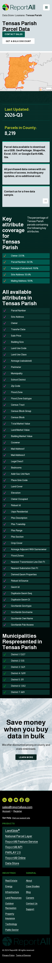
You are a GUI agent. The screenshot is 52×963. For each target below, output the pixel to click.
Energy (8, 886)
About (29, 880)
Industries (9, 873)
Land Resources (13, 898)
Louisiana (20, 15)
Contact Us (31, 903)
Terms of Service (23, 955)
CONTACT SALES (14, 34)
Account (6, 811)
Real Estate (11, 880)
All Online (15, 857)
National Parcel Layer (18, 836)
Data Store (8, 15)
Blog (28, 892)
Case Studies (33, 886)
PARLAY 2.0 (13, 852)
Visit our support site (21, 818)
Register (17, 811)
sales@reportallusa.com (17, 807)
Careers (30, 898)
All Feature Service (21, 841)
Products (8, 823)
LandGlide (12, 830)
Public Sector (12, 930)
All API (13, 847)
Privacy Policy (8, 955)
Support (30, 909)
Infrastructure (12, 892)
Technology (11, 924)
